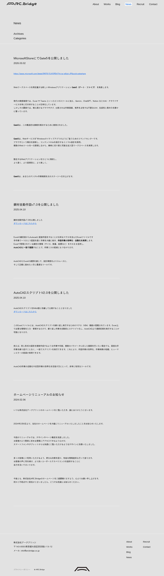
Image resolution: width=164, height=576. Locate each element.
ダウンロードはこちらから (25, 223)
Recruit (140, 4)
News (128, 4)
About (96, 4)
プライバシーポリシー (22, 569)
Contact (153, 4)
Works (107, 4)
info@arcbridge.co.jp (30, 551)
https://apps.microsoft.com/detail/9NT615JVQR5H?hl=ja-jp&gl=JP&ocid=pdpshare (50, 74)
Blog (117, 4)
